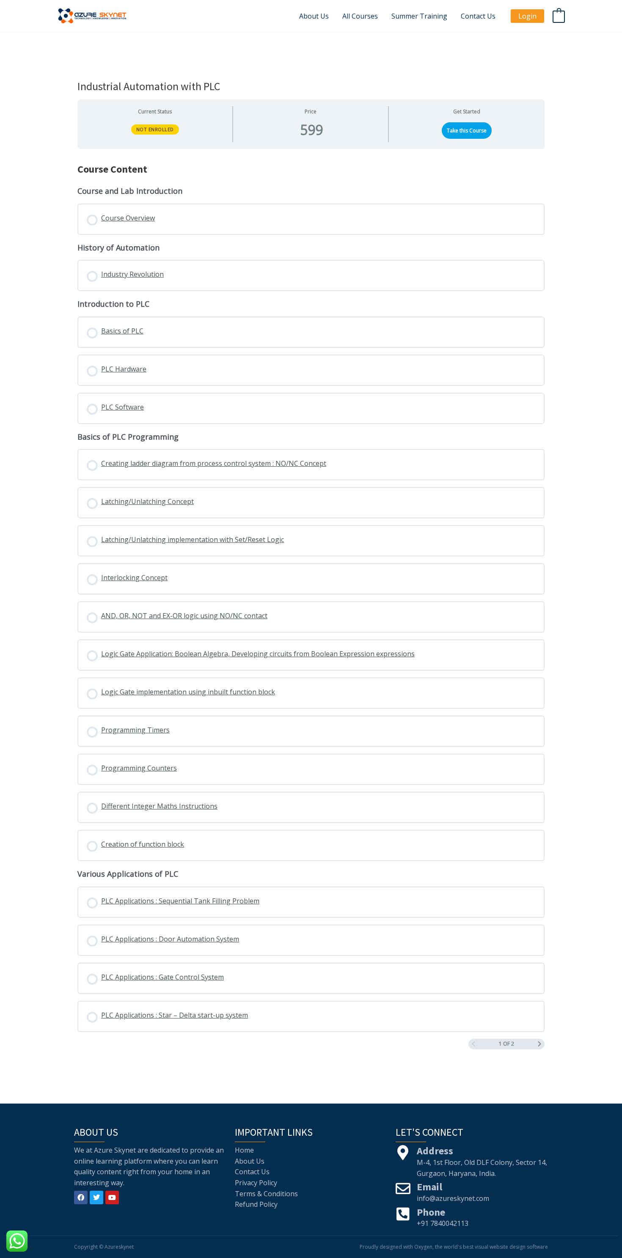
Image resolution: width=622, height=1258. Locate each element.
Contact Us (478, 16)
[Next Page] (539, 1044)
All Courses (360, 16)
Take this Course (467, 130)
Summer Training (419, 16)
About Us (314, 16)
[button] (527, 16)
